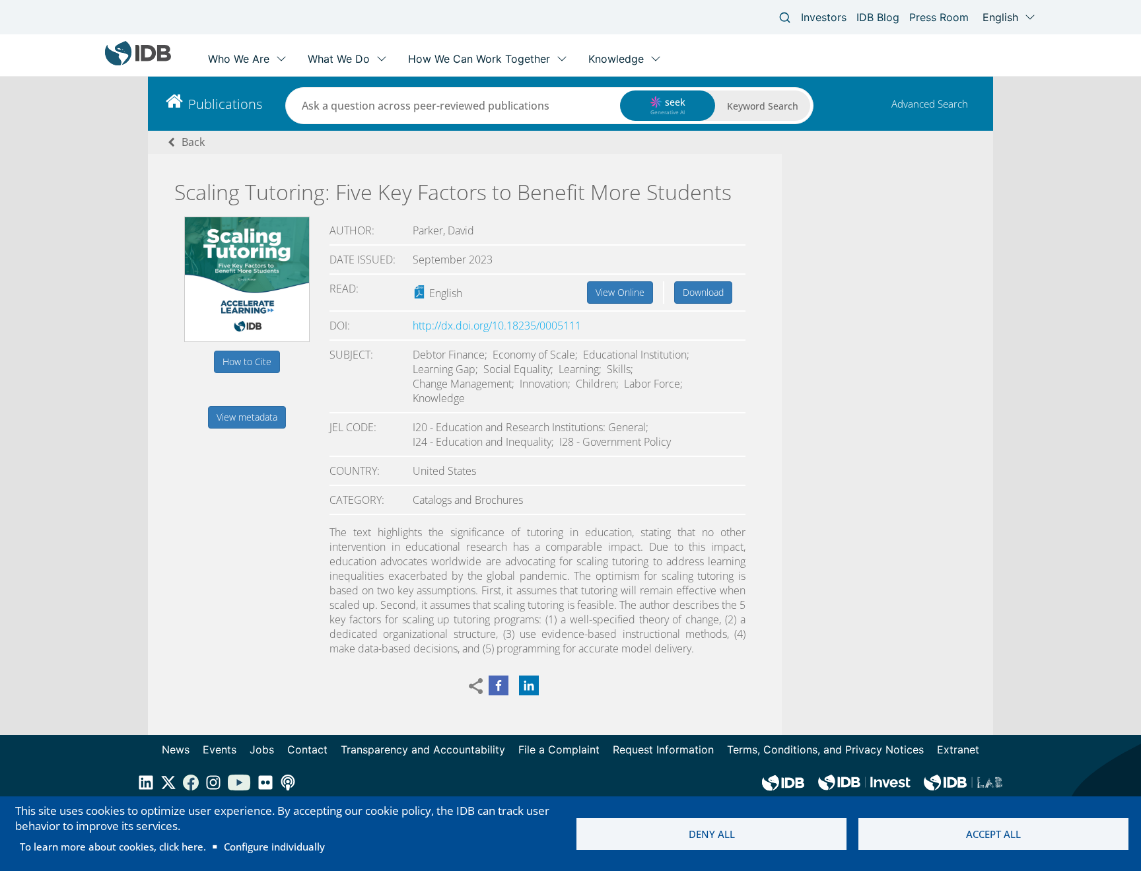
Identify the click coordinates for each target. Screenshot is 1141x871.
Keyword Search (762, 106)
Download (703, 292)
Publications (225, 104)
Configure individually (274, 846)
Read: (344, 288)
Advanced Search (929, 103)
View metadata (247, 417)
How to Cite (247, 361)
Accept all (993, 834)
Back (193, 142)
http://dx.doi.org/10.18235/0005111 (497, 325)
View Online (620, 292)
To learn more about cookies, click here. (113, 846)
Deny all (712, 834)
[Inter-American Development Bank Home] (138, 62)
